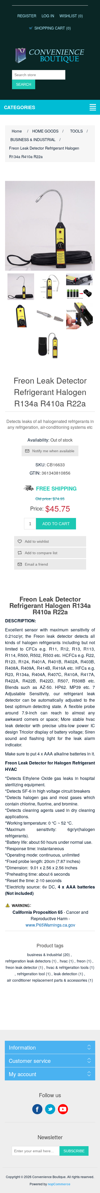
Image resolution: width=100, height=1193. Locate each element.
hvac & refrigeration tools (67, 967)
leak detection (65, 973)
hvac (64, 961)
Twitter (50, 1109)
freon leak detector (21, 967)
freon (81, 961)
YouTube (63, 1109)
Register (26, 15)
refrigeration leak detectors (28, 961)
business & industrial (44, 954)
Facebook (37, 1109)
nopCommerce (59, 1184)
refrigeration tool (31, 973)
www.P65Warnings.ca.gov (50, 925)
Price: (37, 508)
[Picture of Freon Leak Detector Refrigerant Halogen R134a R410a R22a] (20, 286)
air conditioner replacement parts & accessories (47, 980)
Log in (48, 15)
